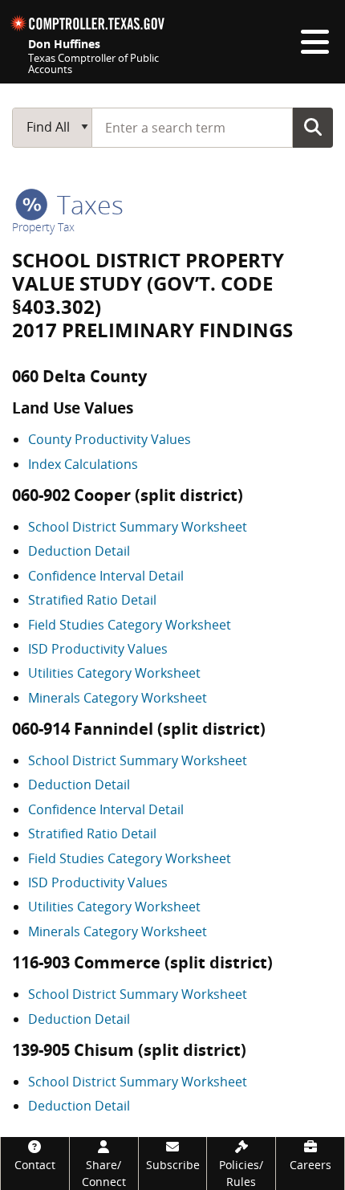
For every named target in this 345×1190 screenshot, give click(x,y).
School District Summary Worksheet (137, 527)
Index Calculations (83, 464)
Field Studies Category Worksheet (129, 625)
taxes (87, 204)
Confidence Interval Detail (106, 576)
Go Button (313, 127)
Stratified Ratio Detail (92, 600)
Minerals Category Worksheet (117, 698)
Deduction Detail (79, 551)
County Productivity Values (109, 439)
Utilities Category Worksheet (114, 673)
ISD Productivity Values (98, 649)
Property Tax (43, 226)
